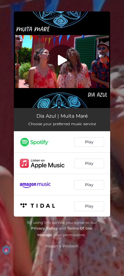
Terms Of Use (79, 228)
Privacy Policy (44, 228)
